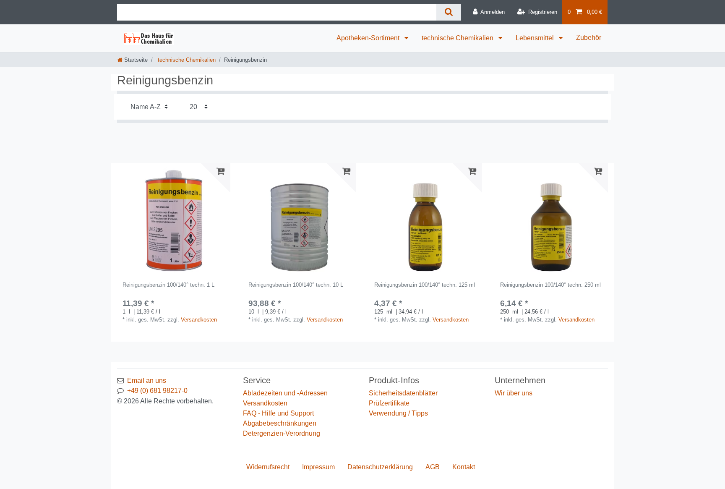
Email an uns (146, 380)
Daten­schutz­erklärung (380, 467)
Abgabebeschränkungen (279, 423)
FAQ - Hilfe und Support (278, 413)
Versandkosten (199, 319)
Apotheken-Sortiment (368, 38)
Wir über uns (513, 393)
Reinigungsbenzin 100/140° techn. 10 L (295, 285)
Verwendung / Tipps (398, 413)
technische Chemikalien (458, 38)
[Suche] (448, 12)
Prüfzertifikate (389, 403)
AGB (432, 467)
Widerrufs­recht (267, 467)
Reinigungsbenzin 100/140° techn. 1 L (168, 285)
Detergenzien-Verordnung (281, 433)
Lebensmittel (535, 38)
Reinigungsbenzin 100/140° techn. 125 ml (424, 285)
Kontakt (463, 467)
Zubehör (588, 37)
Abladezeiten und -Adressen (285, 393)
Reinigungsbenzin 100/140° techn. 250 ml (550, 285)
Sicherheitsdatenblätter (403, 393)
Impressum (318, 467)
